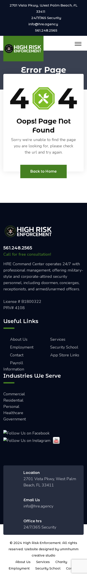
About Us (18, 339)
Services (57, 339)
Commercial (14, 394)
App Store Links (64, 355)
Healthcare (13, 412)
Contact (16, 355)
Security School (64, 347)
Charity (61, 562)
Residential (13, 400)
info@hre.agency (43, 24)
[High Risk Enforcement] (23, 48)
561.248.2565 (46, 30)
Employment (21, 347)
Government (14, 419)
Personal (11, 406)
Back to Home (43, 171)
